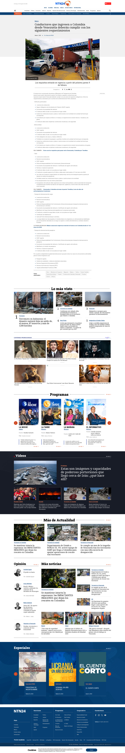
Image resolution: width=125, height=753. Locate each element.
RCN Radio (42, 740)
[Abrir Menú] (15, 11)
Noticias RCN (35, 740)
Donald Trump (63, 13)
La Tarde (45, 427)
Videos (20, 456)
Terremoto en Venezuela (39, 13)
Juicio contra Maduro (27, 13)
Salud (87, 10)
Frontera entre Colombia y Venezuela (71, 274)
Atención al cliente (81, 717)
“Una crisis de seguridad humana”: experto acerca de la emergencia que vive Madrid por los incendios (52, 631)
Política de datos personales (19, 744)
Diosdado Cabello (18, 501)
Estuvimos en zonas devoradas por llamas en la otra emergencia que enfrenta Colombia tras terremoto (49, 506)
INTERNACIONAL (77, 7)
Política (32, 10)
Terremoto (22, 316)
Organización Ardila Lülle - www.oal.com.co (102, 744)
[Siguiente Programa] (109, 423)
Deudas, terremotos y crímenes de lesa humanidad (30, 627)
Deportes (49, 10)
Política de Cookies (60, 751)
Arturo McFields (28, 583)
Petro (47, 272)
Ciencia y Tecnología (71, 10)
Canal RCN (29, 740)
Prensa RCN (79, 732)
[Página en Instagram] (99, 715)
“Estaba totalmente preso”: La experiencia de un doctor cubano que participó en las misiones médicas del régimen (28, 442)
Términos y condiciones (40, 744)
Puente (59, 274)
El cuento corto (92, 688)
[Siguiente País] (110, 14)
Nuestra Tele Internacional (59, 10)
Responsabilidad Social (82, 715)
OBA (78, 734)
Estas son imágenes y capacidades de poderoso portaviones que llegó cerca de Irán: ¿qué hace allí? (50, 442)
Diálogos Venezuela (94, 626)
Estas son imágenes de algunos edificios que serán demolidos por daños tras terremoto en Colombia (75, 505)
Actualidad (27, 10)
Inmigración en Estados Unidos (97, 320)
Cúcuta (48, 276)
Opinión (99, 10)
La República (48, 740)
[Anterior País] (110, 13)
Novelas (76, 740)
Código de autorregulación (83, 724)
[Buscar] (110, 11)
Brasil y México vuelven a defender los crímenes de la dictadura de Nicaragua (31, 589)
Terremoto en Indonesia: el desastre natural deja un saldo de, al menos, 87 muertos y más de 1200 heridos (35, 322)
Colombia (16, 724)
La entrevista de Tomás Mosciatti (59, 720)
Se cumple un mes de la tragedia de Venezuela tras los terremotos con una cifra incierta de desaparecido (96, 548)
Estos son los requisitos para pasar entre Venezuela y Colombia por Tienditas (65, 150)
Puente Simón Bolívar (51, 274)
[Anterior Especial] (16, 674)
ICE (92, 599)
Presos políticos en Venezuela (74, 13)
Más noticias (51, 564)
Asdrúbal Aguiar (28, 569)
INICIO (45, 7)
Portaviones (64, 465)
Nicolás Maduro (86, 13)
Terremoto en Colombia (66, 308)
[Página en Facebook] (96, 715)
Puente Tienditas (84, 272)
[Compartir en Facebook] (62, 89)
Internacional (17, 734)
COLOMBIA (50, 7)
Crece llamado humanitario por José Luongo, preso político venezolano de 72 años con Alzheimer (96, 442)
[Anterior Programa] (16, 423)
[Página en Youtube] (105, 715)
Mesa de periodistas (57, 726)
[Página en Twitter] (102, 715)
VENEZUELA (56, 7)
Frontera (84, 274)
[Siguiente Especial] (109, 674)
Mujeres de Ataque (68, 726)
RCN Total (104, 740)
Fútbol (66, 626)
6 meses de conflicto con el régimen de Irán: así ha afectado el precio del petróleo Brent (73, 443)
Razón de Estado (59, 729)
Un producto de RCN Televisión (93, 740)
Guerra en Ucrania (93, 501)
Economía (38, 10)
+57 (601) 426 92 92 (103, 722)
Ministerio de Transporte (56, 272)
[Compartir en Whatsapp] (71, 89)
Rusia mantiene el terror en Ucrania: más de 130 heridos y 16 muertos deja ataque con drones (99, 505)
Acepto (91, 750)
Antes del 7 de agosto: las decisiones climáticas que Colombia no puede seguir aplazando (30, 609)
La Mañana (69, 427)
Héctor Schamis (30, 634)
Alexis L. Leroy (29, 616)
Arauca (53, 276)
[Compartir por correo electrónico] (69, 89)
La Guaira (48, 13)
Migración (66, 272)
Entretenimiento (81, 10)
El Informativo (93, 427)
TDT (84, 740)
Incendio (41, 501)
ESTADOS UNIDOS (69, 7)
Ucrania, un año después (62, 688)
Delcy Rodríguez (55, 13)
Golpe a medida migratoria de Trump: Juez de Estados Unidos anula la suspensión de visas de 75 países (99, 325)
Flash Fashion (67, 717)
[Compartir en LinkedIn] (66, 89)
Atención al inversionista (82, 720)
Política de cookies (30, 744)
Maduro (37, 21)
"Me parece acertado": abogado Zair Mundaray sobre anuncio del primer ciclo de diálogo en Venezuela (100, 631)
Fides (81, 740)
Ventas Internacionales (82, 727)
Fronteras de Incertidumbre (31, 688)
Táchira (77, 272)
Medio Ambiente (28, 602)
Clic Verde (57, 715)
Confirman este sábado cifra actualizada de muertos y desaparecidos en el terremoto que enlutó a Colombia (70, 313)
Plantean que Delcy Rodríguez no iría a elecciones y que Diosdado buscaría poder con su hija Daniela (25, 505)
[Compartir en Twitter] (64, 89)
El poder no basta (29, 572)
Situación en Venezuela (29, 623)
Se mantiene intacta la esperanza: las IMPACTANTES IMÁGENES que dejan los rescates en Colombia (27, 548)
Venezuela (91, 308)
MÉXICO (62, 7)
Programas (93, 10)
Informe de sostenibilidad (82, 722)
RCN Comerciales (57, 740)
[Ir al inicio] (22, 713)
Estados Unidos (17, 732)
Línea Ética (79, 729)
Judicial (44, 10)
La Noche (23, 427)
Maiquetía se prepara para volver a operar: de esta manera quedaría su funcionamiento (99, 312)
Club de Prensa (67, 715)
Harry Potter (63, 320)
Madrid (43, 626)
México (15, 729)
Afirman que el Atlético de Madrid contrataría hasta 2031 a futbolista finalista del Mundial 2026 (76, 631)
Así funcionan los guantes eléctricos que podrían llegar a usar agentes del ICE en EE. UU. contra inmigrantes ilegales (99, 604)
